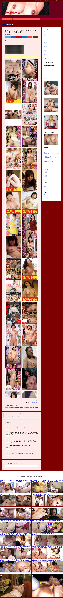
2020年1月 (45, 179)
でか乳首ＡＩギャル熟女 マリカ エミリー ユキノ (51, 149)
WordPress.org (46, 198)
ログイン (45, 194)
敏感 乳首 (45, 45)
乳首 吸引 (45, 43)
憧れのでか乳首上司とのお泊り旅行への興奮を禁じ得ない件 (20, 445)
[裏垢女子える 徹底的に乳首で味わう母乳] (13, 70)
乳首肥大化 (45, 42)
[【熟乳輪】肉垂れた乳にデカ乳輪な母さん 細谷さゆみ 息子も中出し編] (30, 202)
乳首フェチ (45, 47)
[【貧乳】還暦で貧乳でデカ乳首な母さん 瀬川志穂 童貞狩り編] (13, 92)
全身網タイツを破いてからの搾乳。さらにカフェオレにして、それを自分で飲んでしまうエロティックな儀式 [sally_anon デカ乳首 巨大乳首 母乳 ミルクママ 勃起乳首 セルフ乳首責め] (24, 433)
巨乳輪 (36, 0)
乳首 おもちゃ (46, 57)
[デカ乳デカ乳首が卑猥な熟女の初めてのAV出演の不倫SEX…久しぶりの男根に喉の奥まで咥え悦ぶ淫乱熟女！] (30, 180)
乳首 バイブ (45, 55)
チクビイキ (45, 39)
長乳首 (38, 0)
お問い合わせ (5, 472)
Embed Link (53, 0)
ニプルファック (46, 38)
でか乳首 (33, 0)
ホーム (4, 22)
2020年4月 (45, 176)
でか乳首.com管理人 (34, 402)
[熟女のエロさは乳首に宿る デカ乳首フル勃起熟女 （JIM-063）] (30, 136)
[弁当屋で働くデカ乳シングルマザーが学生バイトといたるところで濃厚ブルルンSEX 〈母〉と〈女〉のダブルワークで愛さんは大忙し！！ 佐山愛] (13, 224)
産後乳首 (45, 41)
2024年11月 (45, 171)
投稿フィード (46, 195)
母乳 (44, 31)
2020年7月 (45, 172)
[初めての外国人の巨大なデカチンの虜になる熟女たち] (30, 158)
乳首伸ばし (45, 46)
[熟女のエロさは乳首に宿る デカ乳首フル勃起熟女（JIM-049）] (13, 136)
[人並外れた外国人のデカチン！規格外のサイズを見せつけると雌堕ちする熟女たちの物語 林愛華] (30, 70)
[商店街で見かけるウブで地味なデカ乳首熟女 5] (30, 92)
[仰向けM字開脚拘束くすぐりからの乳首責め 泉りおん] (13, 114)
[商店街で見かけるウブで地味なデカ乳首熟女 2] (30, 224)
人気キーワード (29, 0)
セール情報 (44, 0)
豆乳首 (45, 35)
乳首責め (41, 0)
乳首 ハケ (45, 54)
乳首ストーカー (46, 53)
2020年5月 (45, 175)
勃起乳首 (45, 50)
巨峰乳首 (45, 49)
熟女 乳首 (45, 51)
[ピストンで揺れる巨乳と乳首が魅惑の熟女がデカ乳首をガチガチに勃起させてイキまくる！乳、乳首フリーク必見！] (13, 246)
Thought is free (36, 477)
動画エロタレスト (60, 597)
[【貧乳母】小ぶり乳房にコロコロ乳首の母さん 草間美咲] (13, 202)
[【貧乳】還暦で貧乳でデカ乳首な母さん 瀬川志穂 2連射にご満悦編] (13, 180)
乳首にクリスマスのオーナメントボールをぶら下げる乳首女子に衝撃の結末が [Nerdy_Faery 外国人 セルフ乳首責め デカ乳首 (51, 155)
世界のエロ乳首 (49, 0)
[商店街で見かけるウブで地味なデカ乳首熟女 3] (30, 246)
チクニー (45, 34)
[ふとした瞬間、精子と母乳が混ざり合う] (13, 158)
